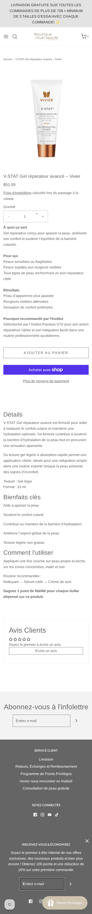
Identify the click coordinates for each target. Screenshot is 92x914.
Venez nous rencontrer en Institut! (46, 781)
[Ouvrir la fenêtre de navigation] (6, 37)
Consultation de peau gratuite (46, 788)
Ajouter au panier (46, 353)
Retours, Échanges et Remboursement (46, 766)
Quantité (9, 207)
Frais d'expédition (17, 193)
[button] (46, 120)
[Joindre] (76, 721)
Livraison (46, 759)
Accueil (7, 59)
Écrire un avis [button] (46, 651)
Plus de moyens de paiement (46, 381)
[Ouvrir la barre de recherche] (16, 37)
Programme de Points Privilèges (46, 774)
